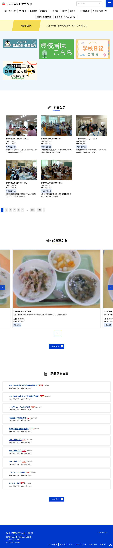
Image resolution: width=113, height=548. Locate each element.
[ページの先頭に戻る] (110, 545)
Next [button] (110, 287)
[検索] (99, 4)
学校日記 (33, 11)
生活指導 (54, 11)
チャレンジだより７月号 (17, 472)
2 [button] (6, 210)
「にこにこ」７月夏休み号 (17, 418)
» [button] (44, 210)
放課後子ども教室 (100, 11)
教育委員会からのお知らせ (65, 17)
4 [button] (14, 210)
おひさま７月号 (14, 483)
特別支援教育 (84, 11)
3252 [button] (32, 210)
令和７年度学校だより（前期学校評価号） (23, 385)
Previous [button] (2, 287)
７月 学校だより (15, 439)
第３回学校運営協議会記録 (19, 428)
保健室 (64, 11)
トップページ (11, 11)
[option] (56, 289)
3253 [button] (39, 210)
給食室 (73, 11)
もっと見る (55, 346)
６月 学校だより (15, 450)
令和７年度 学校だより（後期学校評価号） (24, 396)
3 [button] (10, 210)
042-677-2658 (14, 539)
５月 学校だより (15, 461)
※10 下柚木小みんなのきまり (19, 407)
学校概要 (22, 11)
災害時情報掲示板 (44, 17)
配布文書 (43, 11)
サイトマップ (103, 532)
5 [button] (18, 210)
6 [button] (22, 210)
